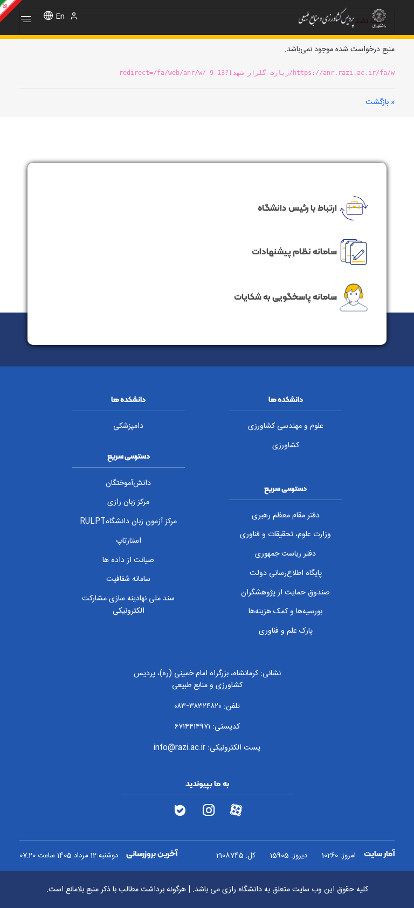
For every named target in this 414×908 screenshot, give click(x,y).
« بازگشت (380, 102)
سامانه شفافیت (128, 579)
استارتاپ (128, 541)
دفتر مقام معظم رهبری (286, 516)
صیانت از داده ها (128, 560)
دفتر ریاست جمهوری (285, 554)
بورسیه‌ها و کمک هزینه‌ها (285, 612)
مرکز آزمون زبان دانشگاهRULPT (128, 522)
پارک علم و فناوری (286, 631)
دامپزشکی (128, 426)
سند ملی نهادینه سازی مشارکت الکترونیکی (128, 605)
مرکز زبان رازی (128, 502)
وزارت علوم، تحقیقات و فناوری (285, 534)
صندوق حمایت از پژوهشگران (285, 593)
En (60, 17)
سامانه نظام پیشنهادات (294, 251)
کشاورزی (285, 446)
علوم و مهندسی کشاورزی (285, 426)
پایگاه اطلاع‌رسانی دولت (286, 573)
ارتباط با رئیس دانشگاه (297, 206)
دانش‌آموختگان (128, 483)
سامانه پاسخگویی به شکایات (285, 296)
